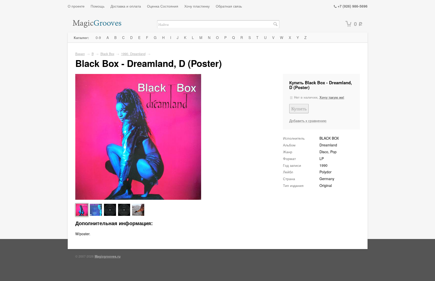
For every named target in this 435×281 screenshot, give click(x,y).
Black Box (107, 54)
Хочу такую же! (331, 97)
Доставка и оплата (126, 6)
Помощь (97, 6)
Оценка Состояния (162, 6)
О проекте (76, 6)
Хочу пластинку (197, 6)
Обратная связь (229, 6)
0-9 (98, 37)
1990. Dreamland (133, 54)
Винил (80, 54)
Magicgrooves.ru (108, 256)
